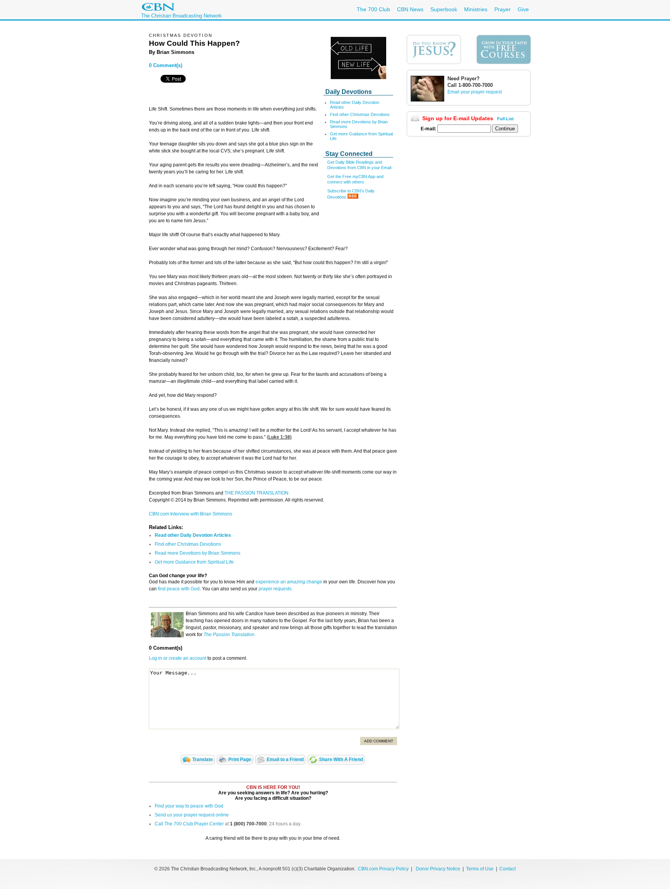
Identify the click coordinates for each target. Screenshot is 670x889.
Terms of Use (480, 869)
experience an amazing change (289, 582)
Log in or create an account (177, 658)
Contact (507, 869)
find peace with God (179, 589)
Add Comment (378, 741)
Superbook (443, 9)
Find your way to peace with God (189, 806)
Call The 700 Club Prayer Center (189, 824)
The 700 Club (373, 9)
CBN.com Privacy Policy (383, 869)
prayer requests (275, 589)
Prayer (502, 9)
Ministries (475, 9)
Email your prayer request (474, 92)
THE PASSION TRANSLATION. (257, 493)
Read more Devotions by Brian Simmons (197, 553)
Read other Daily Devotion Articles (193, 535)
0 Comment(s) (165, 65)
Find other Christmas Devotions (360, 114)
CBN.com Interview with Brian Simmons (190, 514)
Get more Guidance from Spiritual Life (194, 562)
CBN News (410, 9)
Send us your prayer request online (192, 815)
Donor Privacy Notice (438, 869)
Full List (505, 118)
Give (523, 9)
